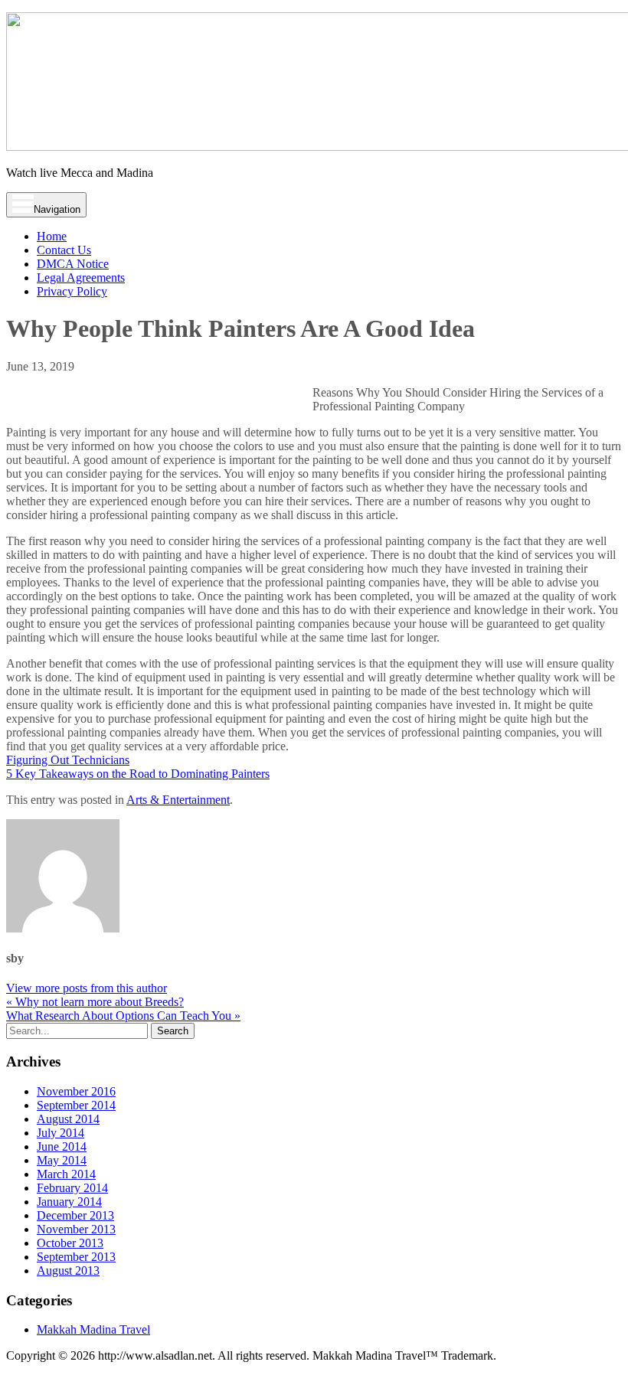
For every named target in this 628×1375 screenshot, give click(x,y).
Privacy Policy (72, 291)
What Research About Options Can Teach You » (123, 1015)
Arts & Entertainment (178, 799)
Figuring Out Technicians (67, 759)
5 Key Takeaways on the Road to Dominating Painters (138, 773)
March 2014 (66, 1174)
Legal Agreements (81, 277)
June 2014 (62, 1146)
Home (52, 236)
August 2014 (68, 1118)
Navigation (57, 209)
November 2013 (76, 1229)
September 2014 (76, 1105)
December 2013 (75, 1215)
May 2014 (62, 1160)
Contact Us (64, 249)
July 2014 (60, 1132)
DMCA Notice (73, 263)
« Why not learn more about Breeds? (95, 1001)
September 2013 (76, 1256)
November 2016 (76, 1091)
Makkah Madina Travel (93, 1329)
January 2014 (69, 1201)
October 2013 (70, 1242)
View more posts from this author (86, 988)
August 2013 (68, 1270)
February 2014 (72, 1187)
